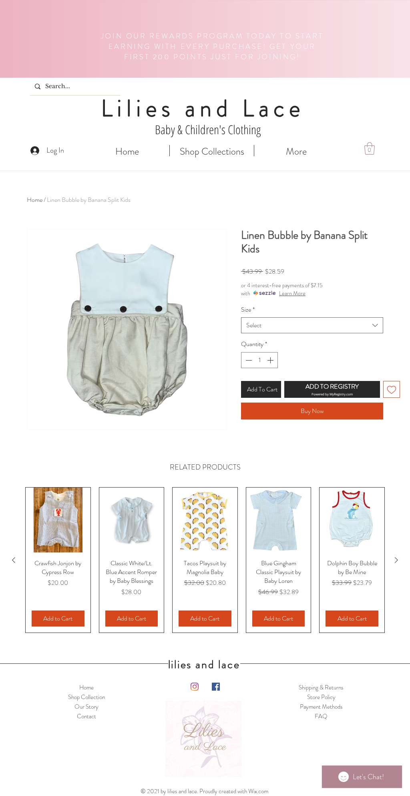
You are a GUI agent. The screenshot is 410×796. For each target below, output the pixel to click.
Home (34, 199)
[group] (205, 560)
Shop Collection (86, 697)
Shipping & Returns (321, 687)
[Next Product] (396, 560)
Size (248, 309)
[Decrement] (247, 360)
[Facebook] (216, 687)
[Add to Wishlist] (391, 389)
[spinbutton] (259, 360)
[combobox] (312, 325)
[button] (369, 148)
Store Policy (321, 697)
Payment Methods (321, 706)
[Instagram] (195, 687)
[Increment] (271, 360)
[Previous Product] (13, 560)
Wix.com (258, 791)
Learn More (292, 293)
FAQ (321, 716)
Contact (86, 716)
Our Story (86, 706)
